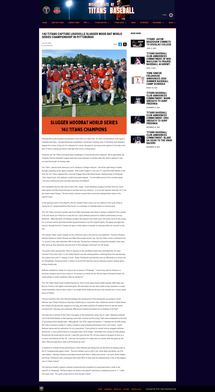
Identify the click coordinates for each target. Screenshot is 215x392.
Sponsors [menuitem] (144, 23)
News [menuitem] (133, 23)
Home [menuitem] (44, 23)
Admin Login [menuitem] (136, 389)
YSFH (168, 15)
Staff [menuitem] (100, 389)
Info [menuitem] (87, 22)
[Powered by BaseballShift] (41, 389)
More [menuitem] (172, 22)
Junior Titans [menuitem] (73, 23)
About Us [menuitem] (117, 389)
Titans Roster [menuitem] (102, 22)
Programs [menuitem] (158, 22)
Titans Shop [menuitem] (120, 22)
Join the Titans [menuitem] (57, 23)
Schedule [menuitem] (108, 389)
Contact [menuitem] (126, 389)
